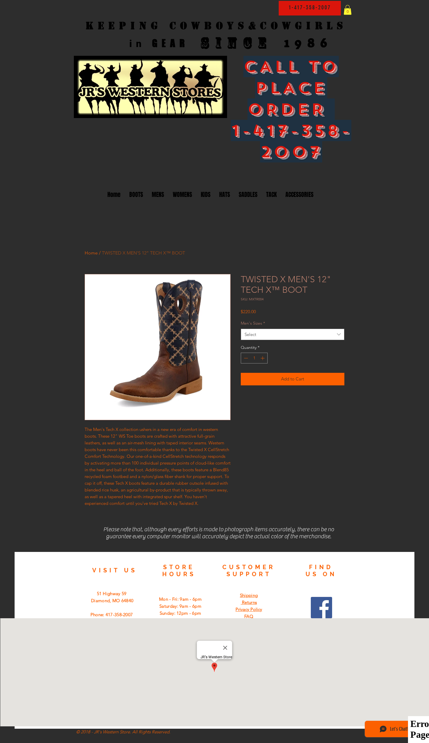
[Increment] (263, 358)
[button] (347, 10)
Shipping (249, 595)
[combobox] (292, 334)
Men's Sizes (253, 323)
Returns (249, 602)
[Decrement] (245, 358)
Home (91, 253)
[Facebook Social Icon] (321, 607)
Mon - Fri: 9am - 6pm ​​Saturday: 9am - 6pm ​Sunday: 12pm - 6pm (180, 606)
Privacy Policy (249, 609)
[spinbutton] (254, 358)
